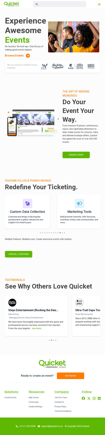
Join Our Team (61, 397)
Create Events (10, 397)
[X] (89, 398)
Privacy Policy (60, 406)
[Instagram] (94, 398)
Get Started (70, 375)
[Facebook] (83, 398)
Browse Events (14, 56)
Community (34, 402)
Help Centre (34, 397)
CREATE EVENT (76, 155)
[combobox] (59, 4)
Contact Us (59, 402)
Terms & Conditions (63, 411)
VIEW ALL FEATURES (18, 254)
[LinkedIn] (99, 398)
